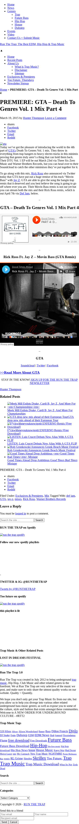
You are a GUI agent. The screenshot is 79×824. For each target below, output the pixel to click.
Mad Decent (70, 750)
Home (3, 89)
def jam (70, 495)
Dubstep (22, 735)
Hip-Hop (38, 745)
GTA (3, 499)
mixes (18, 499)
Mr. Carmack (23, 754)
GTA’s (12, 150)
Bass (48, 731)
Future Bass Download (14, 746)
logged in (20, 513)
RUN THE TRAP (34, 804)
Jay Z (16, 180)
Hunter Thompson (10, 389)
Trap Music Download (42, 764)
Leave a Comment (55, 118)
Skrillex (39, 758)
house (31, 750)
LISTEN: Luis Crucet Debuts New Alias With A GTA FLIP (42, 443)
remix (7, 758)
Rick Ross (37, 173)
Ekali (52, 735)
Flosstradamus (69, 735)
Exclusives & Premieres (29, 495)
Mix (46, 495)
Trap (67, 757)
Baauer (42, 731)
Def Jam (24, 193)
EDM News (42, 735)
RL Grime (16, 758)
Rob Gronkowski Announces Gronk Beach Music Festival (41, 450)
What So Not (66, 764)
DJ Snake (5, 735)
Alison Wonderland (28, 731)
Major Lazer (6, 754)
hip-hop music (54, 746)
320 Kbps (5, 731)
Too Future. (54, 758)
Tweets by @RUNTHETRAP (17, 589)
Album (15, 732)
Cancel (13, 822)
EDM (31, 735)
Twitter (41, 365)
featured (58, 735)
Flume (3, 740)
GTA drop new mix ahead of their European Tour (40, 418)
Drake (13, 735)
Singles (28, 758)
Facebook (52, 365)
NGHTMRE (55, 753)
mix (14, 754)
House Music (44, 750)
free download (18, 740)
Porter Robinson (70, 754)
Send (4, 822)
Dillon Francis (59, 731)
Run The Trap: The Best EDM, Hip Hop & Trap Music (32, 44)
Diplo (73, 731)
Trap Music (12, 763)
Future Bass (60, 740)
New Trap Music (39, 753)
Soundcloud (28, 365)
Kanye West (59, 750)
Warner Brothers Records (51, 499)
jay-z (10, 499)
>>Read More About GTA (20, 372)
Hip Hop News (19, 750)
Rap (1, 759)
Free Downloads (38, 740)
